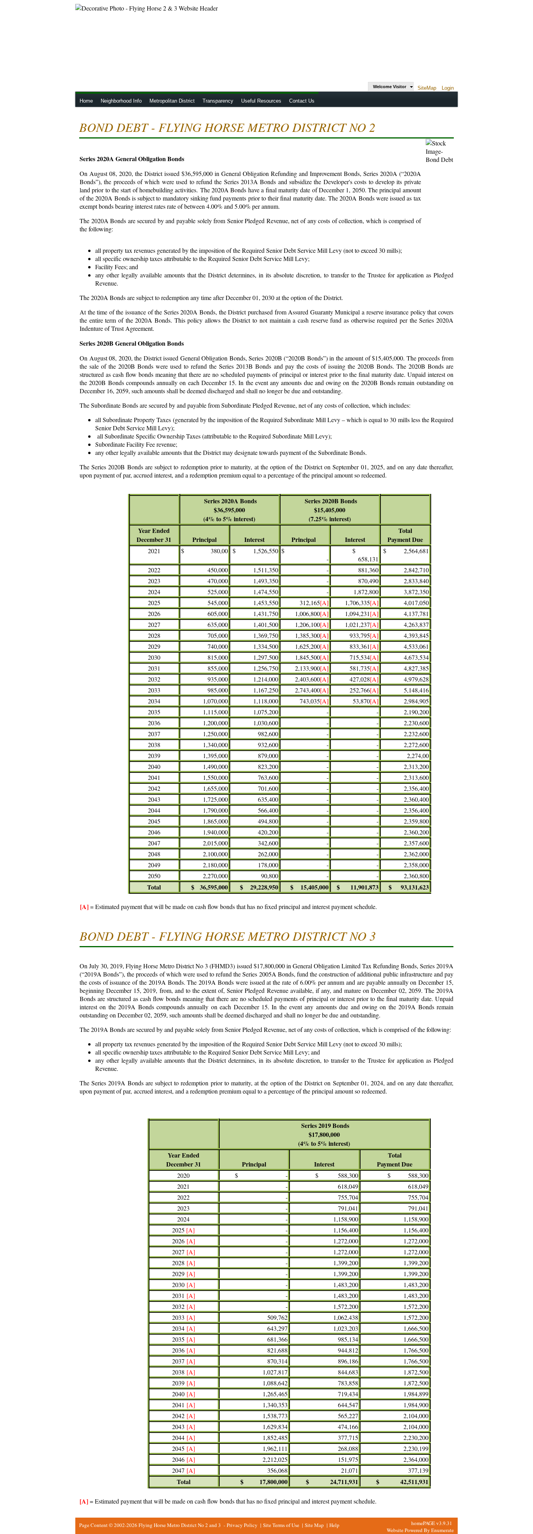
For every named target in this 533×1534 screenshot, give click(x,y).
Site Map (314, 1525)
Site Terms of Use (281, 1525)
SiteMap (427, 88)
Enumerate (442, 1530)
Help (334, 1525)
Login (448, 88)
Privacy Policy (242, 1525)
